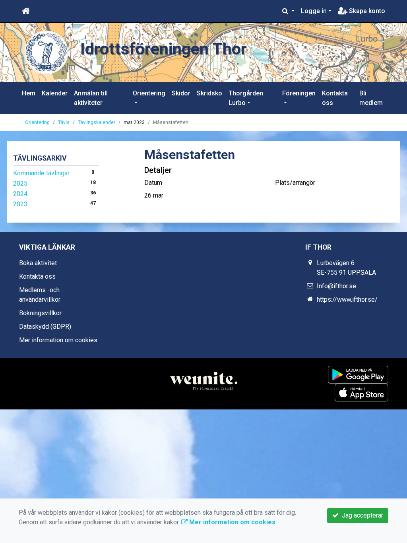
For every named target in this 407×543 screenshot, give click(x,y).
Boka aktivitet (38, 263)
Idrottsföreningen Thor (163, 48)
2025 (20, 183)
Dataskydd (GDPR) (45, 326)
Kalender (55, 93)
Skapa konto (366, 11)
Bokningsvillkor (40, 313)
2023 (20, 204)
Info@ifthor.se (336, 286)
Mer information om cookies (58, 340)
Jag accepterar (361, 515)
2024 (20, 194)
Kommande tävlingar (41, 173)
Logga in (314, 11)
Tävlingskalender (96, 122)
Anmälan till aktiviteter (91, 98)
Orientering (149, 93)
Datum (153, 182)
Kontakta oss (335, 98)
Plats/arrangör (295, 182)
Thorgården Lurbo (246, 98)
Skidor (181, 93)
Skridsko (209, 93)
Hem (28, 93)
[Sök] (288, 11)
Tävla (64, 122)
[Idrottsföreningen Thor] (46, 52)
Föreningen (299, 93)
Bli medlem (371, 98)
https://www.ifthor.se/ (347, 299)
